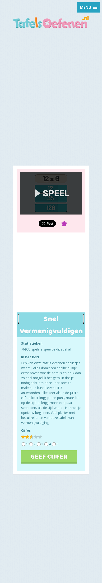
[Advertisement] (51, 86)
